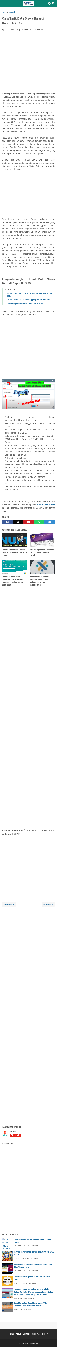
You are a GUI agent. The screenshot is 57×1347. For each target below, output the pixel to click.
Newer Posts (9, 904)
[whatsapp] (39, 522)
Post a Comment (36, 29)
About (18, 1334)
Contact (26, 1334)
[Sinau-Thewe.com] (28, 3)
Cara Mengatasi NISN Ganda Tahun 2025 (25, 304)
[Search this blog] (53, 3)
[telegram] (49, 522)
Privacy (45, 1334)
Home (11, 1334)
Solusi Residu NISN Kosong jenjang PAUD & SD (28, 300)
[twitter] (18, 522)
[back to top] (51, 1341)
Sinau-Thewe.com (46, 505)
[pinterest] (28, 522)
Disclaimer (36, 1334)
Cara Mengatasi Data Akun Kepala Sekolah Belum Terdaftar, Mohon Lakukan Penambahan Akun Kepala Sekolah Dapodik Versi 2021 (33, 1292)
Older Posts (48, 904)
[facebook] (7, 522)
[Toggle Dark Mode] (49, 3)
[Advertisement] (28, 62)
